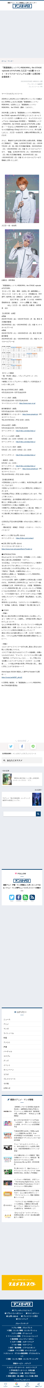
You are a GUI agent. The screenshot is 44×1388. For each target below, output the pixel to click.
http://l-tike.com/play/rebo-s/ (25, 431)
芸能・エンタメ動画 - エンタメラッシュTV (22, 1359)
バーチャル (8, 1051)
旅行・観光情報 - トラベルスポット (22, 1348)
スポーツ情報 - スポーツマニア (23, 1342)
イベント (7, 1065)
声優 (5, 1047)
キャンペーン (9, 1070)
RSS (32, 901)
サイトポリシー (33, 1313)
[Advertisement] (22, 34)
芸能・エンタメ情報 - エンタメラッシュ (22, 1330)
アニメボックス (24, 1380)
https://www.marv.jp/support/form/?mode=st (17, 549)
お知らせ (7, 1088)
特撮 (5, 1038)
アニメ (6, 1024)
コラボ (6, 1074)
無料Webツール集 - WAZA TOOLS (22, 1373)
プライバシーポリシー (15, 1313)
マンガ (15, 753)
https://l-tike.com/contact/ (25, 538)
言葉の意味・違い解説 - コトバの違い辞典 (23, 1376)
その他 (6, 1083)
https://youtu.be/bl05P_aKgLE (12, 677)
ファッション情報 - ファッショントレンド (23, 1336)
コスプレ (7, 1056)
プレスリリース (30, 753)
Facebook (18, 901)
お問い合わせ (13, 1316)
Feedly (25, 901)
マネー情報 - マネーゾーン (22, 1345)
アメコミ (7, 1042)
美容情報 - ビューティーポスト (23, 1339)
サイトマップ (23, 1319)
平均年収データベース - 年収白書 (23, 1370)
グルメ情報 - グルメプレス (22, 1327)
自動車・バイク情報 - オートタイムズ (22, 1350)
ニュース (7, 1019)
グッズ (21, 753)
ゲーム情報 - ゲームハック (22, 1333)
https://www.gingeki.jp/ (30, 414)
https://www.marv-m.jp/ (27, 403)
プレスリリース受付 (30, 1316)
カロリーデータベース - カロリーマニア (22, 1367)
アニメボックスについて (23, 1310)
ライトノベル (9, 1033)
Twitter (11, 901)
